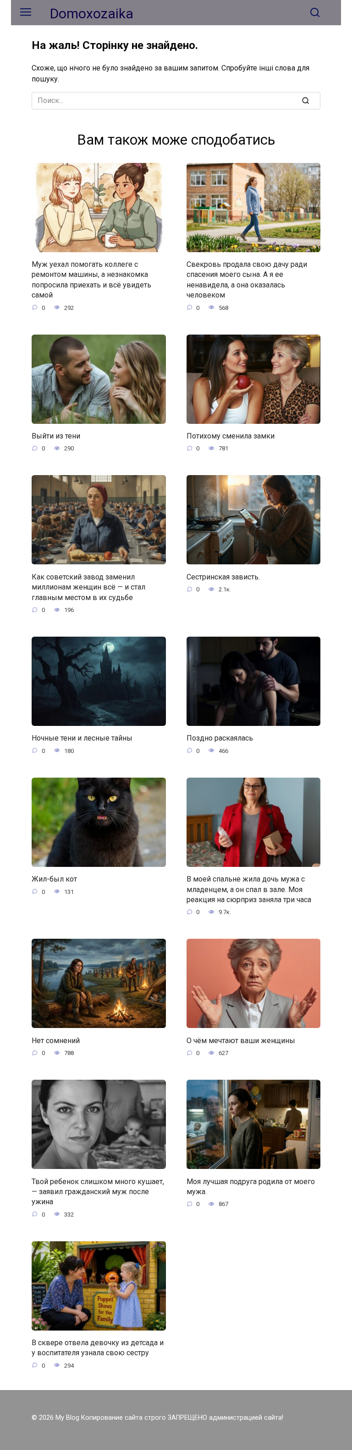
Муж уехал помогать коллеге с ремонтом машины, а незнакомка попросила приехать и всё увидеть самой (91, 279)
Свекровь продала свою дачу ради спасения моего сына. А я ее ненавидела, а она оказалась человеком (247, 279)
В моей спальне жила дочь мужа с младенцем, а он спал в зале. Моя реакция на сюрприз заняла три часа (249, 889)
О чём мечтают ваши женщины (241, 1040)
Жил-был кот (54, 879)
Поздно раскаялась (220, 738)
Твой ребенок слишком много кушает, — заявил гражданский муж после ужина (98, 1191)
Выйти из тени (56, 436)
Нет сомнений (56, 1040)
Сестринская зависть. (223, 576)
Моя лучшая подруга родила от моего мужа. (251, 1186)
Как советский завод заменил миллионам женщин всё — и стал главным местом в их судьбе (88, 586)
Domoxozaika (91, 13)
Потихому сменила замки (231, 436)
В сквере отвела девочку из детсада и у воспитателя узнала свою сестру (98, 1347)
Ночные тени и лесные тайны (82, 738)
